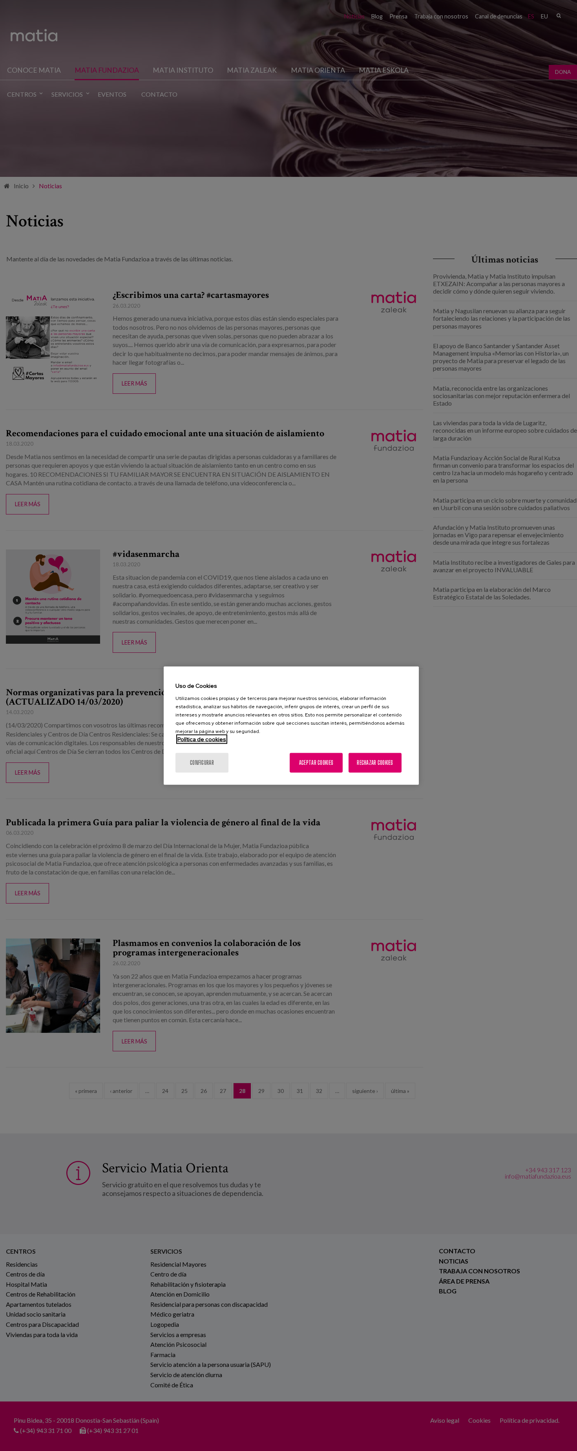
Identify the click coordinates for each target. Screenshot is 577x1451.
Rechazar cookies (375, 762)
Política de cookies (201, 738)
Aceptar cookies (316, 762)
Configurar (202, 762)
